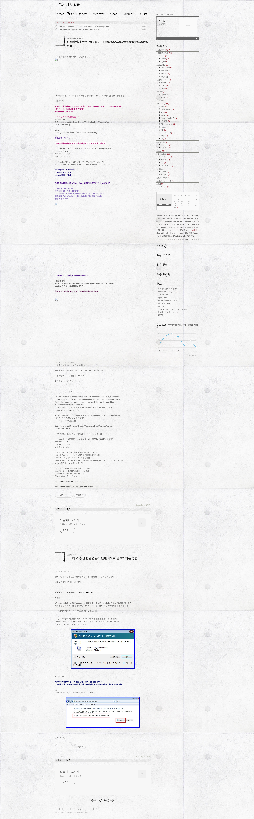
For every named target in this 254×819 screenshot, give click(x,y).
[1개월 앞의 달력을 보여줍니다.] (160, 205)
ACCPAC (190, 236)
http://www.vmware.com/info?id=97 (69, 410)
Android (165, 74)
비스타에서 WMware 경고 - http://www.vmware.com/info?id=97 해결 (83, 26)
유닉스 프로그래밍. (165, 292)
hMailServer (170, 218)
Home (59, 13)
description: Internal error (183, 221)
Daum (74, 812)
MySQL (165, 127)
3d (187, 233)
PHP (164, 130)
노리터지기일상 (164, 53)
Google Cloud (167, 166)
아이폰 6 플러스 (183, 230)
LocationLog (97, 13)
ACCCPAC (166, 145)
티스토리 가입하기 (177, 324)
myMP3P (180, 224)
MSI (162, 233)
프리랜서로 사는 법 (165, 181)
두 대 (191, 227)
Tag (70, 13)
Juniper (164, 97)
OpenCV (165, 115)
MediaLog (82, 13)
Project (160, 151)
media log (66, 809)
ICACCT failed (171, 224)
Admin (128, 13)
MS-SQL (165, 121)
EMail (159, 184)
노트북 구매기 (163, 178)
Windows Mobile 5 (169, 118)
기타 (164, 88)
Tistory (86, 812)
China (164, 56)
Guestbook (112, 13)
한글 (190, 233)
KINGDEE (166, 148)
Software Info (163, 154)
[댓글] (68, 509)
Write (143, 13)
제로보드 (165, 175)
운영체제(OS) (163, 80)
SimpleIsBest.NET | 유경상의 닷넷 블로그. (173, 309)
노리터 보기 (163, 50)
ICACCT (177, 227)
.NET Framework (168, 124)
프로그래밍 (162, 104)
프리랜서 (193, 230)
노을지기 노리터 (67, 5)
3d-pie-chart (190, 224)
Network (160, 92)
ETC (163, 163)
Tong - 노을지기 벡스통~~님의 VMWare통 (76, 486)
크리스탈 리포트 (170, 233)
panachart (182, 233)
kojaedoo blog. (163, 297)
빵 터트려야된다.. (164, 295)
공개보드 (161, 169)
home (57, 809)
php (184, 236)
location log (75, 809)
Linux (164, 86)
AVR (164, 112)
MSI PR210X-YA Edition (173, 236)
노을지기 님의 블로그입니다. (73, 524)
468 (164, 227)
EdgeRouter (166, 94)
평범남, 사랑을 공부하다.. (167, 300)
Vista (161, 227)
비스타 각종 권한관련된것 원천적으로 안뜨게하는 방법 (79, 29)
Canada (165, 59)
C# (163, 139)
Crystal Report (167, 133)
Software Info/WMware (74, 38)
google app (166, 77)
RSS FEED (193, 325)
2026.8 (164, 199)
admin (91, 809)
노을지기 (57, 812)
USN (164, 106)
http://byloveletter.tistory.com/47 (72, 481)
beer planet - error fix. (165, 303)
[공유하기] (66, 495)
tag (61, 809)
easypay (179, 218)
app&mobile (162, 65)
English (164, 62)
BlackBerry (166, 71)
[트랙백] (59, 509)
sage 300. (161, 306)
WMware (165, 160)
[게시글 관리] (70, 495)
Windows (166, 83)
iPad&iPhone (167, 68)
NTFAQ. (161, 315)
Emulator (185, 227)
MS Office (166, 157)
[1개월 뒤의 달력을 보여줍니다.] (167, 205)
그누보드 (165, 172)
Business (165, 187)
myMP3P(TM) (167, 109)
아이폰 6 (170, 227)
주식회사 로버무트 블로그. (168, 312)
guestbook (83, 809)
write (95, 809)
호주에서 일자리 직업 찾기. (168, 289)
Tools (164, 100)
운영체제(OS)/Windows (75, 555)
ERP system (162, 142)
